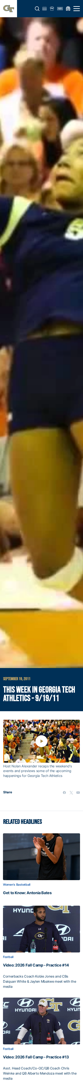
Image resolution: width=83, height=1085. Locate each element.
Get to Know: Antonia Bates (27, 893)
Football (8, 957)
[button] (37, 9)
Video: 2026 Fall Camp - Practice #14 (36, 965)
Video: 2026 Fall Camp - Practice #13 (36, 1057)
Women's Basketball (16, 884)
